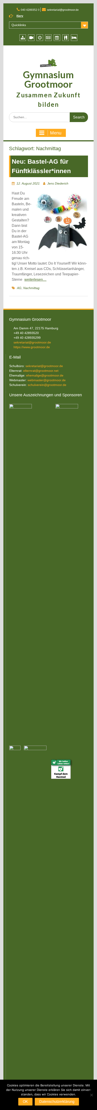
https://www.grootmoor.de (32, 347)
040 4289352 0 (30, 9)
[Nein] (91, 1095)
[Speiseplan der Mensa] (65, 37)
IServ (19, 16)
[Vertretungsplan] (40, 37)
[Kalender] (57, 37)
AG (19, 288)
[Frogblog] (48, 37)
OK (25, 1101)
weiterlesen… (35, 279)
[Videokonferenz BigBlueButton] (31, 37)
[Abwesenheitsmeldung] (74, 37)
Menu (55, 132)
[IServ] (22, 37)
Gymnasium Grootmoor (48, 79)
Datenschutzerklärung (56, 1101)
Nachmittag (31, 288)
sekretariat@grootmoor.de (63, 9)
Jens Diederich (57, 183)
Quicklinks (19, 25)
